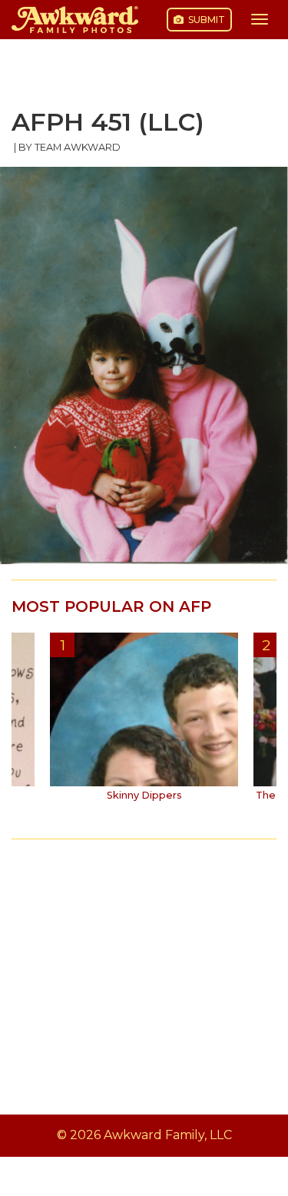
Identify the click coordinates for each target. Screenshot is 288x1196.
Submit (205, 19)
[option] (144, 722)
